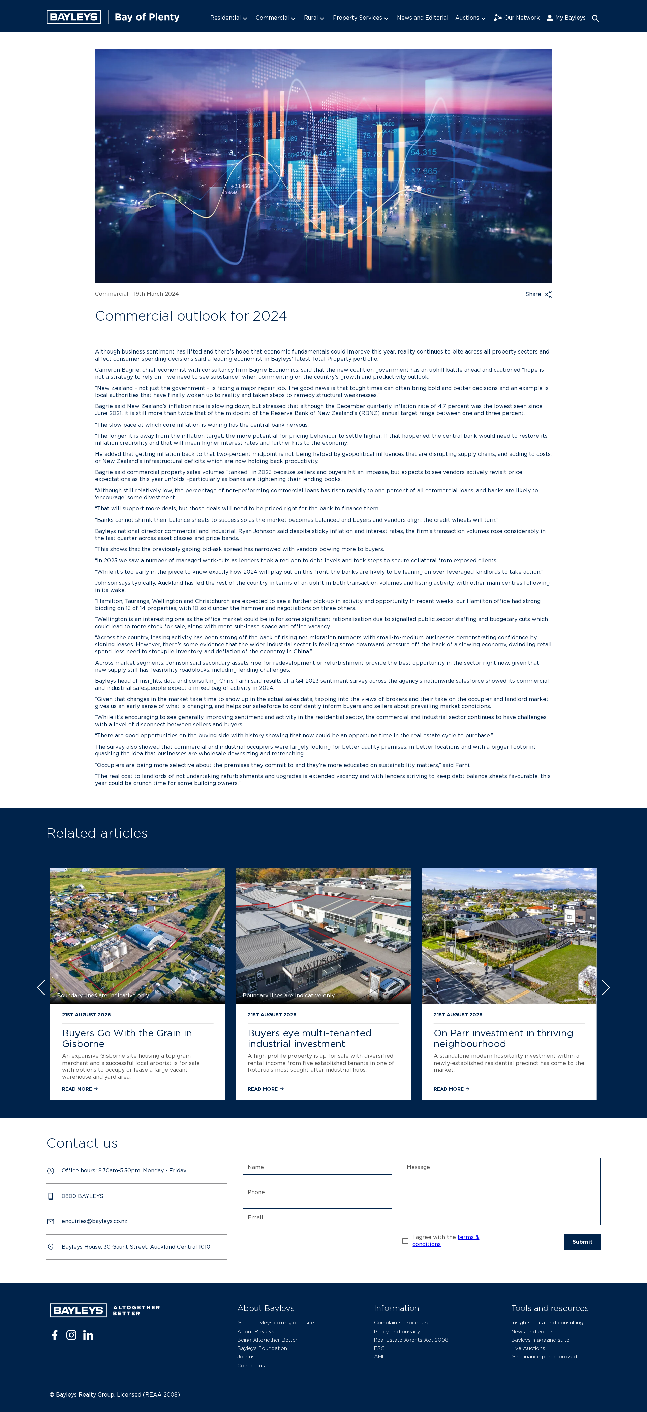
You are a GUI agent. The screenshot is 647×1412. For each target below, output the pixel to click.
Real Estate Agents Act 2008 (411, 1340)
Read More (77, 1089)
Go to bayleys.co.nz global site (275, 1322)
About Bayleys (255, 1331)
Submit (582, 1242)
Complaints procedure (402, 1322)
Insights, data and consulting (547, 1322)
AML (379, 1356)
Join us (246, 1356)
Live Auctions (528, 1348)
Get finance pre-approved (544, 1356)
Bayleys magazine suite (540, 1340)
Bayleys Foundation (262, 1348)
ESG (379, 1348)
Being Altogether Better (267, 1340)
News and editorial (534, 1331)
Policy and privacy (397, 1331)
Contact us (251, 1365)
